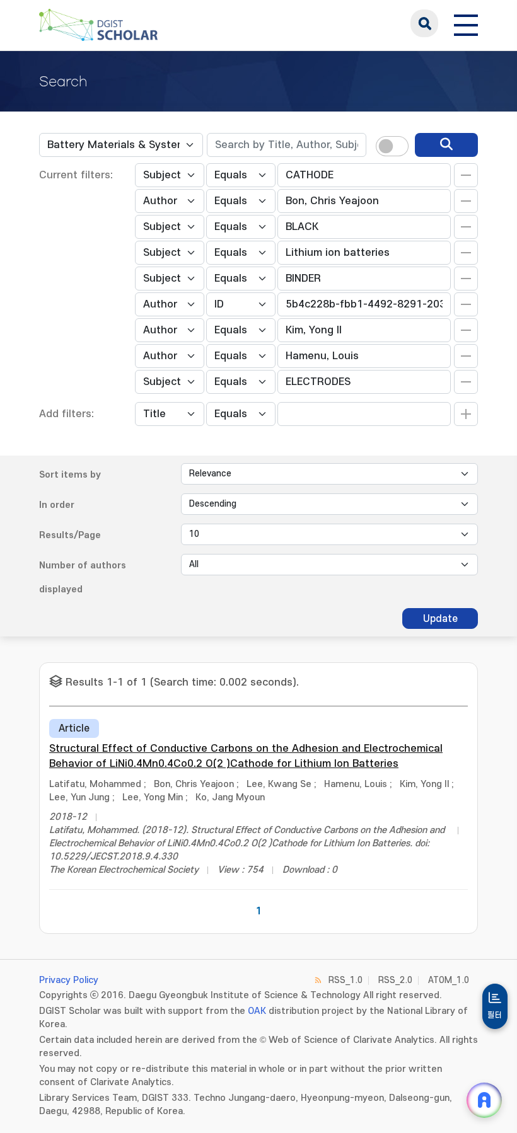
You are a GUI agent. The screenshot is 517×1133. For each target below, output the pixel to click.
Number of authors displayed (82, 577)
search (424, 23)
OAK (257, 1011)
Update (440, 618)
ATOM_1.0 (448, 980)
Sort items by (70, 474)
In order (56, 505)
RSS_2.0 (395, 980)
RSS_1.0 (345, 980)
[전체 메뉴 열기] (466, 23)
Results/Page (70, 535)
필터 (494, 1015)
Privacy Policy (68, 980)
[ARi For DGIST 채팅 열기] (484, 1100)
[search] (446, 145)
